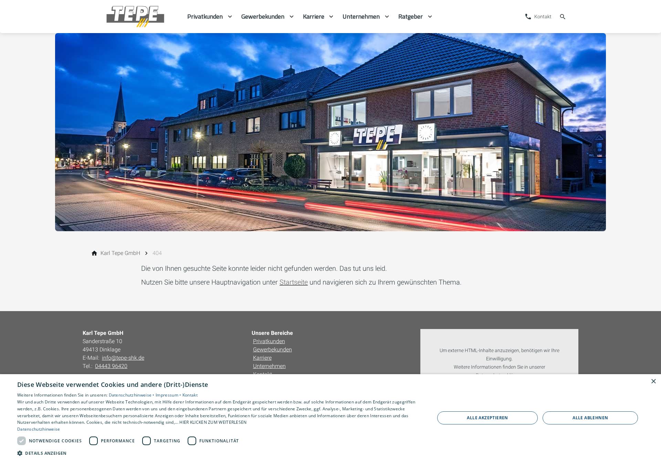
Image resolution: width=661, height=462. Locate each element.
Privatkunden (269, 341)
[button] (219, 453)
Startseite (294, 282)
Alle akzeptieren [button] (487, 418)
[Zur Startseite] (135, 16)
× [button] (653, 381)
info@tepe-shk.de (123, 358)
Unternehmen (269, 366)
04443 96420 (111, 366)
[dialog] (330, 418)
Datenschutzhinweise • (132, 395)
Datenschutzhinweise (38, 429)
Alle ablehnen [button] (590, 418)
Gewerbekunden (272, 349)
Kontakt (190, 395)
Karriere (262, 358)
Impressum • (169, 395)
